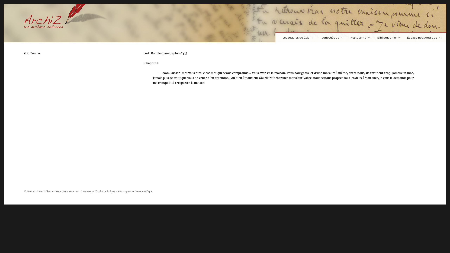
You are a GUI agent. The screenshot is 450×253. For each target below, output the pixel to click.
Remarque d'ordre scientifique (135, 191)
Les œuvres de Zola (296, 37)
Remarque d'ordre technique (99, 191)
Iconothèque (330, 37)
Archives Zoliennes (44, 191)
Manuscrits (358, 37)
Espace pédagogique (422, 37)
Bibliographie (386, 37)
